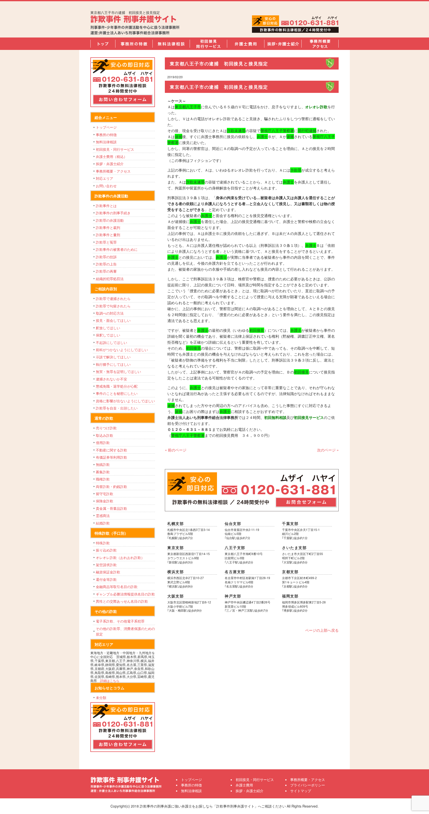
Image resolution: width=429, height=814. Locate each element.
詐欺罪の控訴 (106, 256)
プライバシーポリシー (307, 784)
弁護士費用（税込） (111, 156)
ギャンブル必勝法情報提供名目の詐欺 (125, 594)
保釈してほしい (108, 335)
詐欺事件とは (106, 205)
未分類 (101, 697)
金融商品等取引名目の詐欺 (117, 586)
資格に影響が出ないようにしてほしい (125, 400)
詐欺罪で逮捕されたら (113, 298)
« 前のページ (175, 449)
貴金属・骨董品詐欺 (111, 508)
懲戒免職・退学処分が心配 (117, 386)
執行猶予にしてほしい (113, 364)
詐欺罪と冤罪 (106, 242)
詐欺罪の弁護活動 (110, 220)
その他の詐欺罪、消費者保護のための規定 (125, 631)
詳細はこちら (109, 680)
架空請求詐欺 (106, 564)
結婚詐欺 (103, 522)
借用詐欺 (103, 442)
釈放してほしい (108, 327)
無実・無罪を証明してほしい (118, 371)
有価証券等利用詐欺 (111, 457)
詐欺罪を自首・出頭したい (118, 408)
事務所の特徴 (133, 43)
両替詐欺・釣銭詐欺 (111, 486)
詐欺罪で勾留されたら (113, 305)
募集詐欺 (103, 471)
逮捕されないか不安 (111, 378)
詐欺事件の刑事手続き (113, 212)
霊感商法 (103, 515)
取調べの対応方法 (110, 313)
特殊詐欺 (103, 542)
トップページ (102, 43)
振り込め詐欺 (106, 550)
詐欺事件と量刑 (108, 234)
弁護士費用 (245, 43)
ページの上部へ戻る (322, 630)
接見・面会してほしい (113, 320)
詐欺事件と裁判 (108, 227)
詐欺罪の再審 (106, 271)
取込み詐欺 (104, 435)
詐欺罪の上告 (106, 263)
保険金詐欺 (104, 500)
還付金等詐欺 (106, 579)
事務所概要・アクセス (320, 43)
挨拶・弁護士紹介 (282, 43)
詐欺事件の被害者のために (117, 249)
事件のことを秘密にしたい (117, 393)
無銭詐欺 (103, 464)
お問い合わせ (106, 185)
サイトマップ (300, 790)
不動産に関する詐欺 (111, 449)
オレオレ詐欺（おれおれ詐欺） (120, 557)
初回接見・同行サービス (208, 43)
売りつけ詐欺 (106, 427)
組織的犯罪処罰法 (110, 278)
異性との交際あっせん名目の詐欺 (122, 601)
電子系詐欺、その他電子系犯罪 (120, 621)
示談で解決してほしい (113, 356)
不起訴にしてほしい (111, 342)
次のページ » (328, 449)
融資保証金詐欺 (108, 571)
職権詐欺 (103, 479)
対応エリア (104, 178)
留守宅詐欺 (104, 493)
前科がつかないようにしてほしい (122, 349)
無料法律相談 (171, 43)
